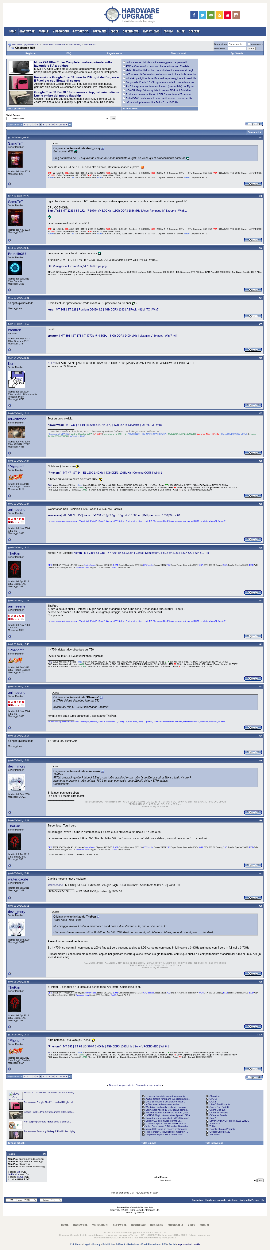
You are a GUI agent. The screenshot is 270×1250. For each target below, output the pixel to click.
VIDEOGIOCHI (61, 31)
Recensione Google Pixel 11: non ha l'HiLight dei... (49, 1102)
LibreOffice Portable (219, 1104)
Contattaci (197, 1200)
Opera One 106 (217, 1110)
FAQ (68, 53)
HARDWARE (27, 31)
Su (263, 1200)
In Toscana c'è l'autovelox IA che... (163, 1104)
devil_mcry (16, 766)
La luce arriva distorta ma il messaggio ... (166, 1096)
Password (219, 48)
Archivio (233, 1200)
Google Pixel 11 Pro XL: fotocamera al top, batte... (49, 1112)
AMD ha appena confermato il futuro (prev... (168, 1112)
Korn (11, 364)
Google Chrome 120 (219, 1131)
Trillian (212, 1126)
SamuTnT (15, 143)
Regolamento (114, 53)
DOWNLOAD (138, 1225)
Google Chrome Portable (222, 1129)
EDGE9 (115, 31)
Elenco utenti (178, 53)
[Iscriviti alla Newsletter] (211, 15)
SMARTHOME (151, 31)
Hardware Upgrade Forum (25, 44)
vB (18, 1172)
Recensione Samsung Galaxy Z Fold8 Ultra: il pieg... (50, 1131)
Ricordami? (257, 44)
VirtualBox (214, 1134)
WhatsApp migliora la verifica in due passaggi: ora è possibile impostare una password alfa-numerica (159, 80)
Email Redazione (150, 1244)
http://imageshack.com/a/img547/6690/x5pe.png (77, 266)
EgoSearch (237, 53)
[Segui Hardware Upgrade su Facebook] (194, 15)
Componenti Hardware (53, 44)
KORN (51, 363)
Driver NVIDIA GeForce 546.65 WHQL (229, 1121)
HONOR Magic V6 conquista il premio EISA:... (169, 1115)
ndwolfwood (17, 419)
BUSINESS (156, 1225)
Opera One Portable (219, 1107)
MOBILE (44, 31)
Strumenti (253, 132)
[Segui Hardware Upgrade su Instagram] (236, 15)
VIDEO (191, 1225)
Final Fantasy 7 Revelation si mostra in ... (167, 1131)
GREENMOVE (130, 31)
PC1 (50, 485)
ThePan (14, 553)
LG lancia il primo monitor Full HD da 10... (167, 1123)
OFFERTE (194, 31)
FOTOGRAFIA (80, 31)
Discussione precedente (121, 1085)
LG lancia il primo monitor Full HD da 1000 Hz (152, 102)
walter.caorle (18, 879)
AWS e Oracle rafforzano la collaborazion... (168, 1099)
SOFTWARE (99, 31)
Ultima (63, 124)
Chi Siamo (75, 1244)
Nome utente (220, 44)
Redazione (133, 1244)
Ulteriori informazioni (199, 1235)
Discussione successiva (148, 1085)
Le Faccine (13, 1174)
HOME (12, 31)
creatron (14, 330)
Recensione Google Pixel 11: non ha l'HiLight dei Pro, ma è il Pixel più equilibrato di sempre (76, 78)
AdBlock (120, 1244)
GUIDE (181, 31)
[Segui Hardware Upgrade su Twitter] (202, 15)
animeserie (16, 509)
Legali (87, 1244)
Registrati (31, 53)
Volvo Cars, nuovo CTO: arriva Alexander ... (168, 1126)
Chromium (214, 1096)
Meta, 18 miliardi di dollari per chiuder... (165, 1101)
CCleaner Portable (218, 1112)
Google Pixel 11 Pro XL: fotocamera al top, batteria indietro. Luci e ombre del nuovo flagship (77, 93)
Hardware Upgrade (215, 1200)
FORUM (168, 31)
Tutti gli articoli (16, 108)
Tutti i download (214, 1143)
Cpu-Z (212, 1118)
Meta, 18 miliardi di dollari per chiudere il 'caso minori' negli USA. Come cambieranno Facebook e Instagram (158, 72)
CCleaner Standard (219, 1115)
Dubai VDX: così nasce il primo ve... (164, 1121)
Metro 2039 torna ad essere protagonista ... (168, 1129)
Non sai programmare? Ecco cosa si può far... (47, 1121)
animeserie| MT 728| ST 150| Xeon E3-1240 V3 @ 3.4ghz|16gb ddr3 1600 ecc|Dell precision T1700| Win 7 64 (114, 515)
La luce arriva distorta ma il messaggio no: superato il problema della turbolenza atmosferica (155, 64)
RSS (164, 1244)
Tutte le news (130, 108)
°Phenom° (16, 467)
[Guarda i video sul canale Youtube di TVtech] (227, 15)
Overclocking (74, 44)
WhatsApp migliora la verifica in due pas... (167, 1107)
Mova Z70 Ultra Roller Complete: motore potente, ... (50, 1092)
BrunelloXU (17, 254)
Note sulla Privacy (249, 1200)
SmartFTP (214, 1123)
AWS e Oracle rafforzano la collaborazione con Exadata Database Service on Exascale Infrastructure (156, 68)
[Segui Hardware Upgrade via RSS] (219, 15)
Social (172, 1244)
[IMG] (20, 1177)
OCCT (212, 1101)
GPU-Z (213, 1099)
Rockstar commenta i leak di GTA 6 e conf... (168, 1118)
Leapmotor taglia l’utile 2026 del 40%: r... (166, 1134)
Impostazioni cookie (189, 1244)
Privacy (96, 1244)
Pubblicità (108, 1244)
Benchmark (90, 44)
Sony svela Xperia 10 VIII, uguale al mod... (167, 1110)
